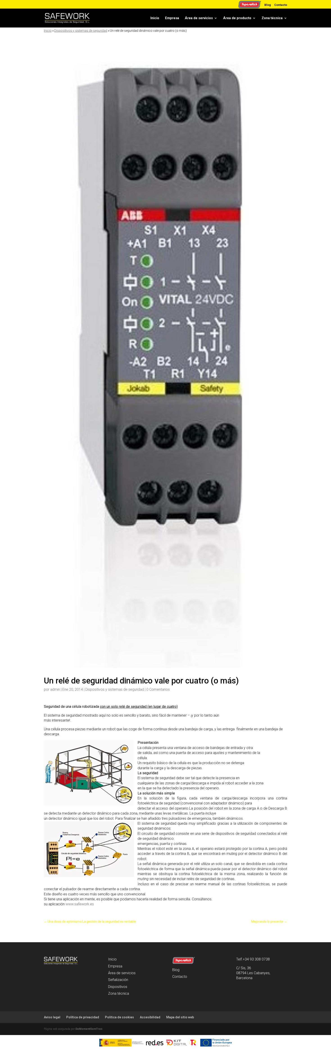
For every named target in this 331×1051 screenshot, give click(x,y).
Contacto (280, 4)
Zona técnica (272, 18)
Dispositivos (117, 987)
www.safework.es (80, 904)
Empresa (172, 18)
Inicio (154, 18)
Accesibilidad (150, 1017)
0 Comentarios (158, 689)
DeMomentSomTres (88, 1029)
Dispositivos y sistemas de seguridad (80, 30)
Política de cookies (119, 1017)
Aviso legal (52, 1017)
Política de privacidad (82, 1017)
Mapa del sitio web (180, 1017)
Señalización (118, 980)
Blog (267, 4)
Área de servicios (199, 18)
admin (55, 689)
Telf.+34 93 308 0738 (253, 959)
